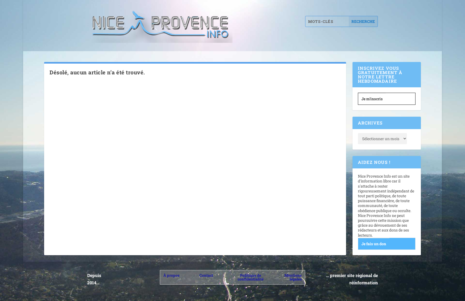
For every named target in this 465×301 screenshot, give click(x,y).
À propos (171, 275)
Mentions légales (293, 277)
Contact (206, 275)
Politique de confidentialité (250, 277)
